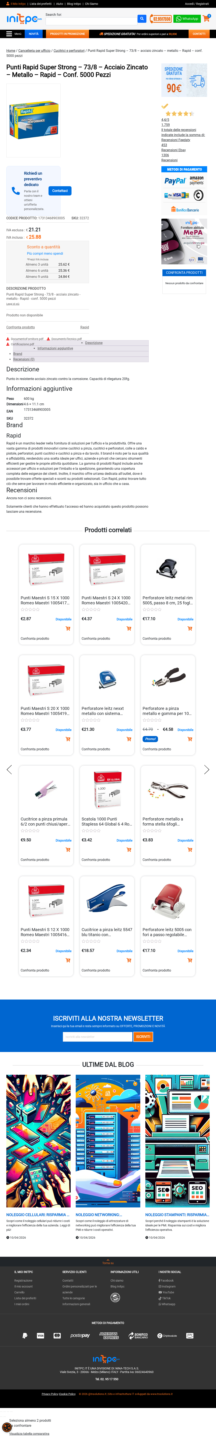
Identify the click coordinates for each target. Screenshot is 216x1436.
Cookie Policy (67, 1394)
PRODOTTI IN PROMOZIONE (67, 33)
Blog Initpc (117, 1286)
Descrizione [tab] (94, 343)
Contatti (67, 1280)
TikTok (166, 1298)
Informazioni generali (76, 1304)
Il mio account (23, 1286)
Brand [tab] (17, 354)
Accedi (189, 3)
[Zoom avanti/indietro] (1, 1411)
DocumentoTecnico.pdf (66, 339)
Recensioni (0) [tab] (24, 359)
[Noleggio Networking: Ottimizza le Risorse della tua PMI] (108, 1141)
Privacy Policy (50, 1394)
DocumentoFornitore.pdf (27, 339)
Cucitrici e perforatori (69, 51)
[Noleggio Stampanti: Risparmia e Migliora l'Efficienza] (177, 1141)
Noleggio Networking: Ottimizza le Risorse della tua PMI (106, 1215)
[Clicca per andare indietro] (10, 769)
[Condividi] (8, 1411)
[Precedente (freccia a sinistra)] (1, 1416)
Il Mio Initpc (18, 3)
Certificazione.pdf (22, 344)
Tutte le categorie (73, 1298)
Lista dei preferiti (41, 3)
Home (10, 51)
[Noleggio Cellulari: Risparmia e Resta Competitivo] (38, 1141)
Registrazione (23, 1280)
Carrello (19, 1292)
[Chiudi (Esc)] (11, 1411)
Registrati (202, 3)
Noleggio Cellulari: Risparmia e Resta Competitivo (37, 1215)
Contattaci (60, 191)
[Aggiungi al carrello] (68, 628)
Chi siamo (117, 1280)
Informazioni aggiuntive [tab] (55, 348)
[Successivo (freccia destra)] (4, 1416)
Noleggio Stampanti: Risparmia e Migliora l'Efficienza (177, 1215)
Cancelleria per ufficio (34, 51)
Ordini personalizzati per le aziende (79, 1289)
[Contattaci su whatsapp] (187, 18)
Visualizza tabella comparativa (29, 1433)
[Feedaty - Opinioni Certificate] (115, 1297)
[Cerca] (142, 19)
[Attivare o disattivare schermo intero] (4, 1411)
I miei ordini (21, 1304)
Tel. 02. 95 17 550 (106, 1379)
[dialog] (7, 1427)
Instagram (168, 1286)
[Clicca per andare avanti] (206, 769)
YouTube (168, 1292)
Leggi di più (12, 303)
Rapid (84, 327)
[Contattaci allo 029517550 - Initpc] (161, 18)
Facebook (167, 1280)
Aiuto (59, 3)
